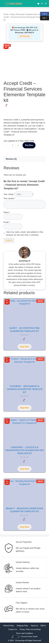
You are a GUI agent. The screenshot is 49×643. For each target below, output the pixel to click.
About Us (34, 626)
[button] (42, 3)
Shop (12, 14)
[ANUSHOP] (13, 3)
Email (7, 222)
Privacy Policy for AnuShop (30, 629)
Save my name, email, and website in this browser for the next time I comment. (24, 233)
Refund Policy (8, 626)
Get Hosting (24, 36)
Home (6, 14)
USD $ (43, 14)
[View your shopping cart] (38, 3)
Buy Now (29, 145)
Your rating (9, 194)
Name (7, 212)
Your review (9, 198)
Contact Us (12, 629)
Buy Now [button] (24, 347)
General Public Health (29, 636)
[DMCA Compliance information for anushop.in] (16, 637)
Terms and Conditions (24, 633)
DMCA (43, 626)
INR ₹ (43, 18)
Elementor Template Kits (26, 14)
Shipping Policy (22, 626)
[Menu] (46, 3)
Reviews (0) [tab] (11, 159)
